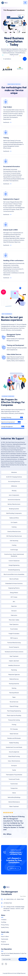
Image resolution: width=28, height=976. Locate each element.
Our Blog (3, 922)
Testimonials (4, 939)
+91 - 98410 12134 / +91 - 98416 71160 (14, 899)
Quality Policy (5, 927)
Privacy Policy (5, 924)
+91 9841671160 (7, 903)
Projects (3, 941)
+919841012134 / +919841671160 (15, 853)
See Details (6, 122)
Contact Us (13, 868)
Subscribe (22, 959)
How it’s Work (5, 936)
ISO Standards (5, 944)
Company (3, 919)
